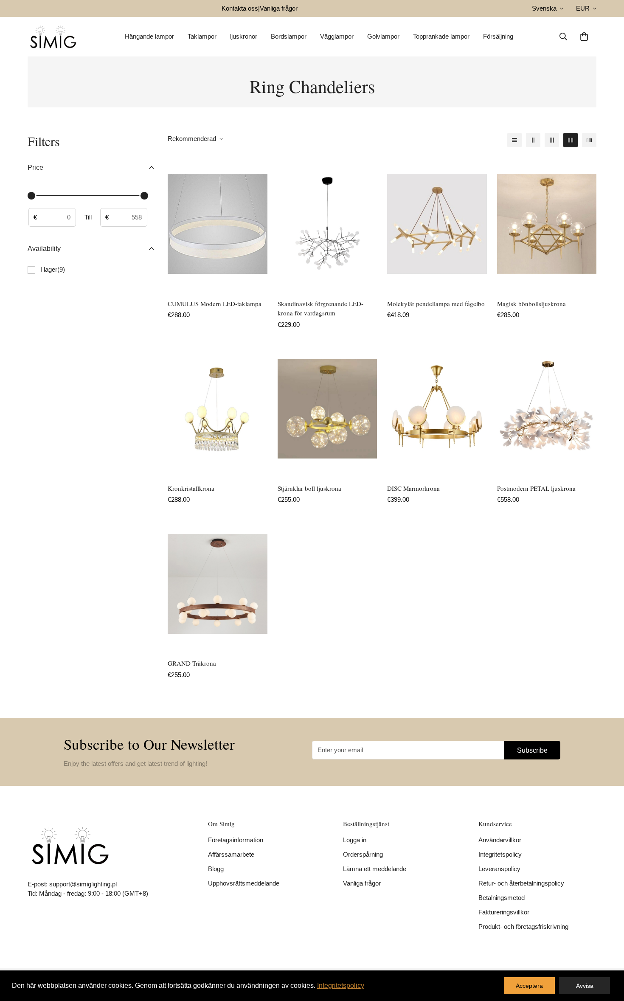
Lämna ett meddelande (374, 868)
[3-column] (552, 140)
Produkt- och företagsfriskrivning (523, 926)
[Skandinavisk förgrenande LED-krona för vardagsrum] (327, 223)
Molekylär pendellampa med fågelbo (436, 303)
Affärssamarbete (231, 854)
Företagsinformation (235, 840)
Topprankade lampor (441, 36)
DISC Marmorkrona (413, 488)
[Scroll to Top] (607, 954)
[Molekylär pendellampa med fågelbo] (437, 223)
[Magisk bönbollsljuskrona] (547, 223)
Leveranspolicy (499, 868)
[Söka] (563, 36)
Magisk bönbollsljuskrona (531, 303)
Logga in (354, 840)
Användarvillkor (499, 840)
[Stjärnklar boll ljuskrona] (327, 408)
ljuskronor (243, 36)
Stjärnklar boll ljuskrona (309, 488)
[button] (584, 36)
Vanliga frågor (279, 8)
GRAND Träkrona (192, 663)
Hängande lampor (149, 36)
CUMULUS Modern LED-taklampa (214, 303)
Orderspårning (363, 854)
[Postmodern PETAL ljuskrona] (547, 408)
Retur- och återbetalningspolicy (521, 883)
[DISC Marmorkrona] (437, 408)
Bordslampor (288, 36)
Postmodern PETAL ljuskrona (536, 488)
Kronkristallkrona (191, 488)
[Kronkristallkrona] (217, 408)
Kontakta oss (240, 8)
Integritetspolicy (500, 854)
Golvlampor (383, 36)
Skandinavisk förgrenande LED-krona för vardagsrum (320, 308)
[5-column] (589, 140)
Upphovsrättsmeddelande (243, 883)
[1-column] (514, 140)
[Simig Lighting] (53, 36)
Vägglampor (337, 36)
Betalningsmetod (501, 897)
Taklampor (202, 36)
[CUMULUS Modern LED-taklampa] (217, 223)
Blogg (216, 868)
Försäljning (498, 36)
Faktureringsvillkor (503, 912)
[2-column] (533, 140)
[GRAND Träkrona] (217, 583)
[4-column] (570, 140)
